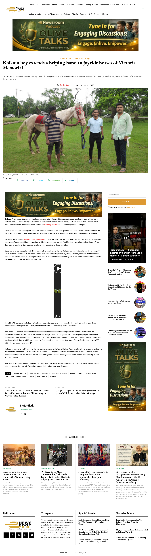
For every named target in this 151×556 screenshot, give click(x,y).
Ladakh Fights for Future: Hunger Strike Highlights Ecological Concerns (117, 317)
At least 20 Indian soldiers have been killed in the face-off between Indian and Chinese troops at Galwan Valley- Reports (27, 393)
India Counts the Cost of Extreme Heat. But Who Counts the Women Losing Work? (16, 475)
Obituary (120, 469)
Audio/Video (65, 58)
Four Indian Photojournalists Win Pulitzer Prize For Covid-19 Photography (129, 522)
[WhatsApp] (25, 535)
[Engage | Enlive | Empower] (18, 525)
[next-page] (141, 217)
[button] (143, 9)
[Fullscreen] (62, 316)
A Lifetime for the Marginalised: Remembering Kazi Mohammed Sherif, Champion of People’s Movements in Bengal (130, 477)
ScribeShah (65, 85)
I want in (125, 202)
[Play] (56, 316)
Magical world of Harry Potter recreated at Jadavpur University (132, 531)
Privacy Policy (130, 207)
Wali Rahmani (42, 376)
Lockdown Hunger (83, 58)
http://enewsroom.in (26, 409)
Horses (72, 373)
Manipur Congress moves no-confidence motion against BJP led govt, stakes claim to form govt (77, 391)
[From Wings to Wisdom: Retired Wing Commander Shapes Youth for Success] (140, 332)
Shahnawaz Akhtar (116, 259)
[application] (57, 291)
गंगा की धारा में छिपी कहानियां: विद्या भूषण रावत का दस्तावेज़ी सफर (119, 302)
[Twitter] (25, 413)
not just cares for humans (34, 239)
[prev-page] (137, 217)
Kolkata (80, 373)
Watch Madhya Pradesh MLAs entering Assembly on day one (131, 538)
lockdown (10, 376)
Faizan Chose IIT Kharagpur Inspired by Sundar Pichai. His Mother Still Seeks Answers (126, 253)
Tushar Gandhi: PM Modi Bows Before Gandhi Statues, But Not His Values (119, 287)
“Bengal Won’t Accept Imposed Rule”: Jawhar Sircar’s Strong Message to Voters (119, 272)
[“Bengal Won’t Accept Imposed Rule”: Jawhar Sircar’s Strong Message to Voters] (140, 272)
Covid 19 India (34, 373)
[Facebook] (21, 413)
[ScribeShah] (11, 409)
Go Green (7, 469)
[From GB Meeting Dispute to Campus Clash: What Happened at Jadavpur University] (94, 455)
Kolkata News (91, 373)
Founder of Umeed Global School (54, 373)
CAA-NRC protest (19, 373)
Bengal (81, 469)
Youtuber (52, 376)
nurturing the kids (51, 225)
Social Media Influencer (25, 376)
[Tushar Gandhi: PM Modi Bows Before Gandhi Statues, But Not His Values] (140, 287)
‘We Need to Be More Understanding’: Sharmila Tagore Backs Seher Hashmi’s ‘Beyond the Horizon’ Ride (55, 475)
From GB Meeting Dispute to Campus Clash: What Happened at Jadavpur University (93, 475)
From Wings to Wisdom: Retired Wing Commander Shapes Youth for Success (120, 333)
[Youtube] (31, 535)
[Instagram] (12, 535)
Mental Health (47, 469)
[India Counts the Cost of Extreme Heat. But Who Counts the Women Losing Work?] (19, 455)
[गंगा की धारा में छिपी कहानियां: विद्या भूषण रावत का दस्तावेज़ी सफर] (140, 302)
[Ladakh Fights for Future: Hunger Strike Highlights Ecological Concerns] (140, 317)
